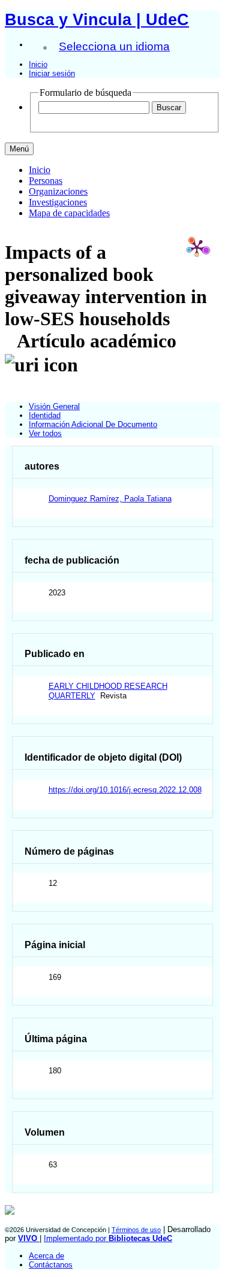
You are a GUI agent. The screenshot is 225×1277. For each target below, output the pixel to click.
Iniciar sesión (52, 73)
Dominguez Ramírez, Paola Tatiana (110, 498)
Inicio (38, 64)
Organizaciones (58, 191)
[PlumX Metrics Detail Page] (197, 247)
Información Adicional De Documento (93, 424)
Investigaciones (58, 202)
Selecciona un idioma (114, 46)
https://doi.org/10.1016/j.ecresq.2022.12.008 (125, 789)
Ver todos (45, 433)
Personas (45, 180)
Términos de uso (136, 1229)
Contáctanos (51, 1264)
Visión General (54, 406)
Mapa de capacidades (69, 213)
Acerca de (46, 1255)
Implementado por (108, 1238)
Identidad (45, 415)
